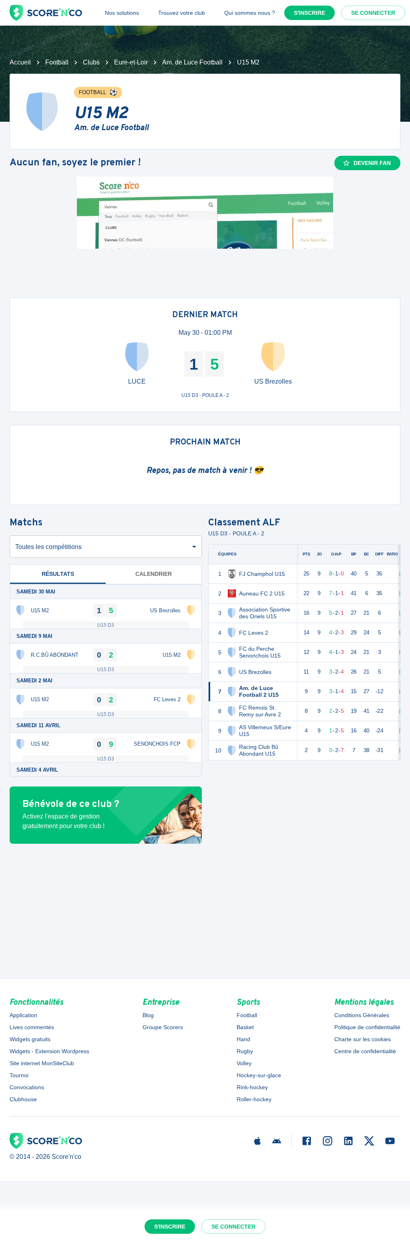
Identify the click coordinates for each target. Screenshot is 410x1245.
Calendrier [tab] (153, 574)
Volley (244, 1063)
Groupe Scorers (163, 1027)
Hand (243, 1039)
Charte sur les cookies (362, 1039)
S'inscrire (309, 13)
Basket (245, 1027)
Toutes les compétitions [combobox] (48, 546)
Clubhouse (23, 1099)
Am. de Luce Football (192, 62)
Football (56, 62)
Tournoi (19, 1075)
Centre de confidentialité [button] (365, 1051)
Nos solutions (122, 13)
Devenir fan (372, 163)
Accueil (20, 62)
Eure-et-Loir (131, 62)
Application (23, 1015)
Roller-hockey (254, 1099)
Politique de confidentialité (367, 1027)
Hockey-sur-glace (259, 1075)
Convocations (27, 1087)
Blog (148, 1015)
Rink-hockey (252, 1087)
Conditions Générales (361, 1015)
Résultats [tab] (58, 574)
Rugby (245, 1051)
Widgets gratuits (30, 1039)
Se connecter (373, 13)
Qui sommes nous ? (249, 13)
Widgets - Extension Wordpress (49, 1051)
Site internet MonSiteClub (42, 1063)
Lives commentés (32, 1027)
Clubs (91, 62)
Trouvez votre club (181, 13)
